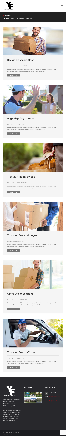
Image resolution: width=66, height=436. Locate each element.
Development (11, 66)
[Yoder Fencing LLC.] (9, 6)
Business (9, 241)
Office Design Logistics (20, 293)
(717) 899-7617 (53, 401)
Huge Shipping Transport (21, 118)
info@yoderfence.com (54, 396)
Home (7, 18)
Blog (12, 18)
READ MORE (13, 75)
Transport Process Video (21, 177)
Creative (10, 124)
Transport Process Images (22, 235)
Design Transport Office (20, 60)
